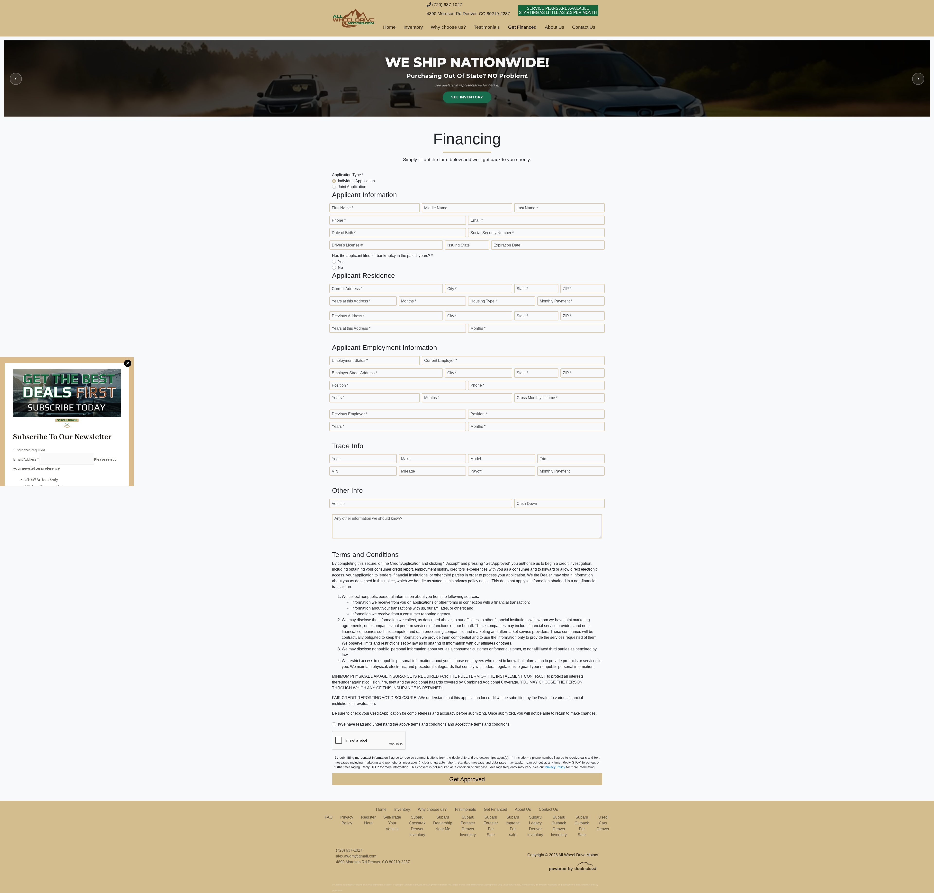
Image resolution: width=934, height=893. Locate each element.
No (340, 267)
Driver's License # (347, 245)
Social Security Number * (492, 233)
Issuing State (458, 245)
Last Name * (527, 208)
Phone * (339, 220)
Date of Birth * (344, 233)
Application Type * (347, 175)
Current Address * (347, 289)
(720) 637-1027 (446, 4)
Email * (476, 220)
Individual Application (356, 181)
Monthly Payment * (556, 301)
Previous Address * (348, 316)
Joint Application (352, 187)
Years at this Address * (351, 301)
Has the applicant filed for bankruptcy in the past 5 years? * (382, 256)
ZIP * (567, 289)
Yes (341, 262)
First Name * (342, 208)
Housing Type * (483, 301)
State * (522, 289)
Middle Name (435, 208)
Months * (408, 301)
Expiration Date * (508, 245)
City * (452, 289)
